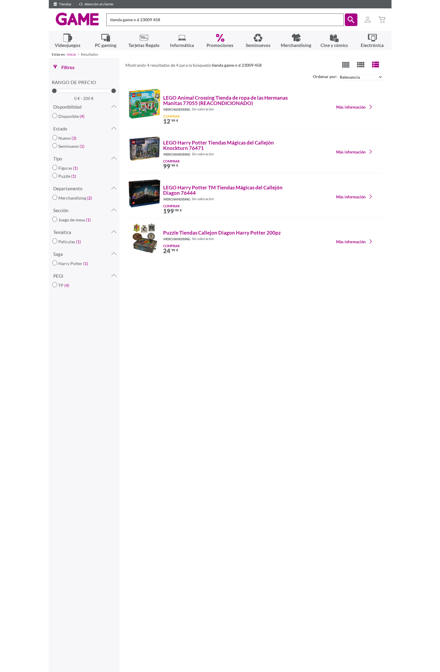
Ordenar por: (325, 76)
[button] (351, 19)
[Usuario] (368, 19)
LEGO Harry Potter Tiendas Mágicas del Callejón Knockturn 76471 (218, 145)
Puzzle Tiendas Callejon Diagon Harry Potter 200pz (222, 232)
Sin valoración (203, 109)
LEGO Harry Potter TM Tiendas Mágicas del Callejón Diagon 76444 (223, 190)
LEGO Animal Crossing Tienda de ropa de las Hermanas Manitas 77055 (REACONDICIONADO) (225, 100)
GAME (77, 19)
